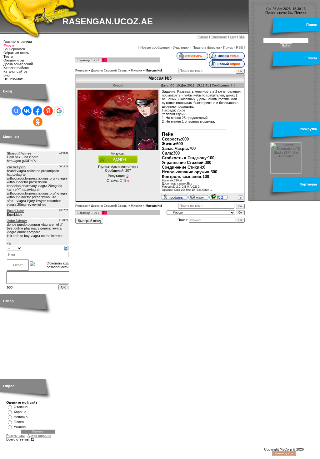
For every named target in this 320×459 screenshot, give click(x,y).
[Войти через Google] (59, 111)
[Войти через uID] (16, 111)
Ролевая (81, 70)
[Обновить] (66, 247)
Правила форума (206, 47)
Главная (203, 36)
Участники (181, 47)
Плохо (19, 422)
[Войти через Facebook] (37, 111)
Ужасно (20, 427)
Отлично (21, 407)
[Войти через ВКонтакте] (27, 111)
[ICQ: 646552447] (218, 197)
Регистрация (219, 36)
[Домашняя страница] (198, 197)
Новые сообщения (155, 47)
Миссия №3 (154, 70)
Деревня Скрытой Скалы (109, 70)
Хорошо (20, 412)
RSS (242, 36)
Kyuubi (118, 85)
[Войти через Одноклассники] (37, 121)
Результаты (15, 435)
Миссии (136, 70)
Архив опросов (39, 435)
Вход (233, 36)
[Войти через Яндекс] (48, 111)
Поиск (228, 47)
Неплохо (21, 417)
